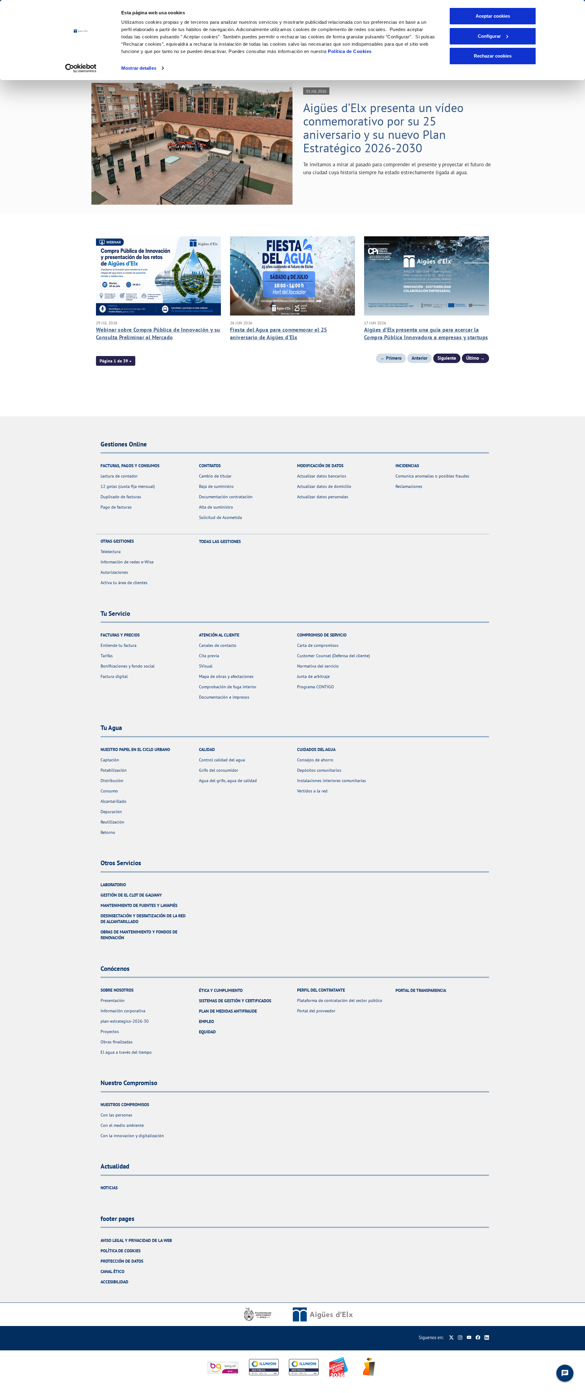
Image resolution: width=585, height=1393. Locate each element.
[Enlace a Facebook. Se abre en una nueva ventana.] (478, 1337)
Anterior (419, 358)
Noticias (109, 1187)
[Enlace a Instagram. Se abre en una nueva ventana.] (460, 1337)
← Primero (391, 358)
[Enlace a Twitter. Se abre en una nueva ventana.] (451, 1337)
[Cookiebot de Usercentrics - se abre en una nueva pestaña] (81, 68)
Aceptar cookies (493, 16)
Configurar (489, 36)
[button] (115, 361)
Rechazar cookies (493, 55)
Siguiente (447, 358)
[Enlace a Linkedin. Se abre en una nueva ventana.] (486, 1337)
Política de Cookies (350, 51)
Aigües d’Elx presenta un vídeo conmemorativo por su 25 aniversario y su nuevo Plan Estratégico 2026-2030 (383, 128)
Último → (475, 358)
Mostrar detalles (138, 68)
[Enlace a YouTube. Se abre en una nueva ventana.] (469, 1337)
